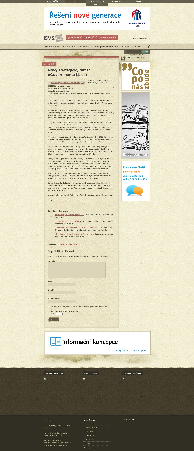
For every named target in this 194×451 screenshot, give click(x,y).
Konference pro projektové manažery (69, 215)
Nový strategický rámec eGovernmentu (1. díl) (69, 72)
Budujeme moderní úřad (106, 47)
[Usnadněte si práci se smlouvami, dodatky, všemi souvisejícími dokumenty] (97, 410)
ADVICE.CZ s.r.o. (139, 419)
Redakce (136, 47)
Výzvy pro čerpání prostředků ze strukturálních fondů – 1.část (79, 227)
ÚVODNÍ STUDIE (118, 1)
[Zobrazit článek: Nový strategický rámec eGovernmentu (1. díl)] (67, 83)
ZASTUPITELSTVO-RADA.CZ (97, 2)
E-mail (51, 290)
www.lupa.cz (57, 200)
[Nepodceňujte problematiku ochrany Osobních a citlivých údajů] (136, 410)
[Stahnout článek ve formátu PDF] (113, 88)
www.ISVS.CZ (63, 445)
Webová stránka (54, 298)
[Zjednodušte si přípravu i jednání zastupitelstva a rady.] (58, 410)
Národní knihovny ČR (55, 435)
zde (55, 105)
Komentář (51, 261)
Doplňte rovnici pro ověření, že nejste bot (63, 311)
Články (62, 245)
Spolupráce (90, 439)
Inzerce (125, 47)
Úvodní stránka (52, 47)
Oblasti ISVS (85, 47)
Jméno (51, 282)
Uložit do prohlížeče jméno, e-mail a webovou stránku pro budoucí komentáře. (79, 307)
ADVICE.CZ (140, 1)
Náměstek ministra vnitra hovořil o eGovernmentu (74, 234)
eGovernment (71, 245)
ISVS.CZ (76, 1)
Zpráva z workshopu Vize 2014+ (67, 221)
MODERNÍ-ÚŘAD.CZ (54, 1)
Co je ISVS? (69, 47)
